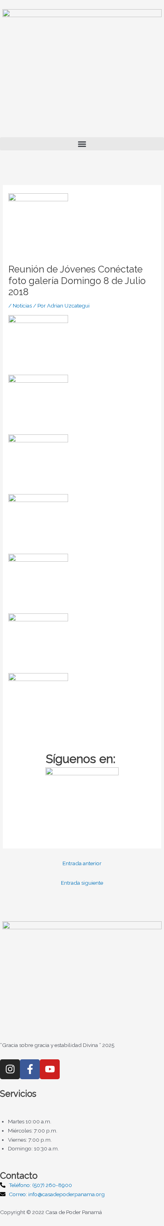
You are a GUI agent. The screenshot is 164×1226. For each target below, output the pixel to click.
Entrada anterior (82, 863)
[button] (82, 143)
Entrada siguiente (82, 883)
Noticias (22, 305)
